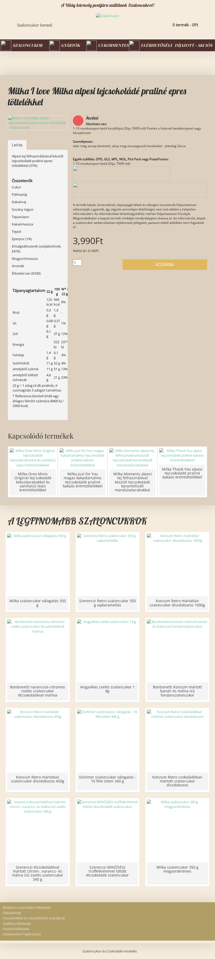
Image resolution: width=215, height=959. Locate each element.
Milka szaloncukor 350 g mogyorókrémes (177, 869)
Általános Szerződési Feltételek (26, 907)
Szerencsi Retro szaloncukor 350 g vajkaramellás (107, 602)
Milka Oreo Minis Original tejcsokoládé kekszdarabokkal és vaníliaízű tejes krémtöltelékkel (32, 482)
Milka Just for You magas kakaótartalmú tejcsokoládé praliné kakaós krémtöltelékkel (83, 479)
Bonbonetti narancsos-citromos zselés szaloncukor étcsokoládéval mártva (37, 691)
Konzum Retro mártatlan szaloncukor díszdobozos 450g (37, 779)
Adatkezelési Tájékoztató (22, 934)
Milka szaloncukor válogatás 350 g (37, 602)
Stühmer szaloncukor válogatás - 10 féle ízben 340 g (107, 779)
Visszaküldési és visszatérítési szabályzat (34, 918)
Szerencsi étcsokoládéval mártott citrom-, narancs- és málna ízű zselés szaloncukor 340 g (37, 873)
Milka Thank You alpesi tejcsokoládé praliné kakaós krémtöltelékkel (182, 473)
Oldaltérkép (12, 912)
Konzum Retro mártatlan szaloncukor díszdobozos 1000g (177, 602)
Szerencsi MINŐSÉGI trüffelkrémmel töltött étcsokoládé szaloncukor (107, 871)
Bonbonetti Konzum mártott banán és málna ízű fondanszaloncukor (177, 691)
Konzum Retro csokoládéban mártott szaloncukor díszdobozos (177, 781)
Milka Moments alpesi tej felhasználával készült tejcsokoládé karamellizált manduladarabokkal (132, 482)
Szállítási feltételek (17, 923)
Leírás (17, 144)
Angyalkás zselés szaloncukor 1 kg (107, 688)
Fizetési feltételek (16, 928)
